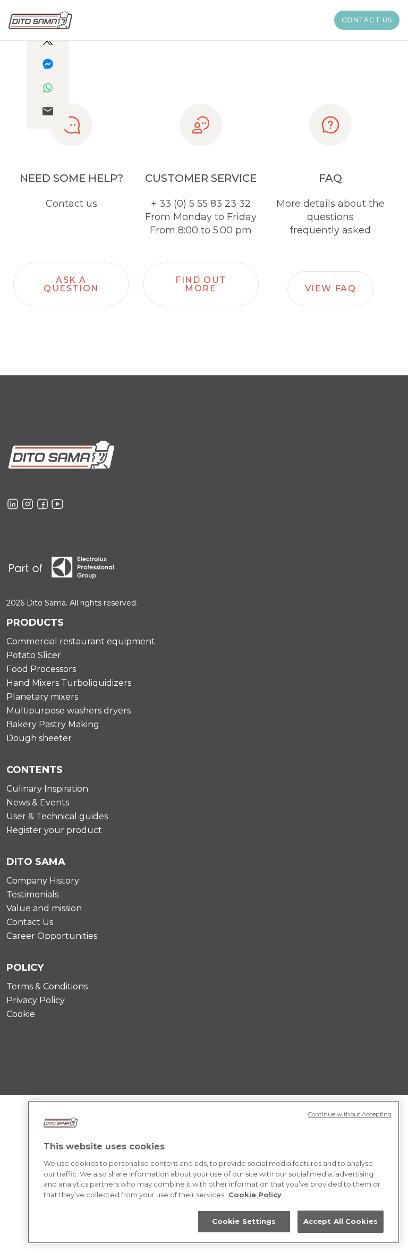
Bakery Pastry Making (52, 724)
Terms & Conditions (47, 986)
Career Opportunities (51, 936)
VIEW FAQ (330, 288)
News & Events (37, 802)
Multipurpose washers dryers (68, 710)
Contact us (367, 20)
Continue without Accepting (350, 1114)
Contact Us (29, 922)
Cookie (20, 1014)
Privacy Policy (35, 1000)
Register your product (54, 830)
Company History (42, 881)
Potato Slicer (33, 655)
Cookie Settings (244, 1221)
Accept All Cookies (340, 1221)
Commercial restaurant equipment (80, 641)
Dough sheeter (39, 738)
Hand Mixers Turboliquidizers (68, 683)
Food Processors (41, 669)
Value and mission (44, 908)
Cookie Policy (255, 1194)
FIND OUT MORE (200, 284)
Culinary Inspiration (47, 789)
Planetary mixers (42, 697)
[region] (214, 1171)
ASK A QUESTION (71, 284)
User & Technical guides (57, 816)
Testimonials (32, 894)
